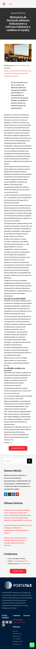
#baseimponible (22, 73)
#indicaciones (27, 71)
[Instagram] (9, 494)
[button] (28, 620)
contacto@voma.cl (19, 622)
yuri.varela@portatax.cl (20, 561)
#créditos (13, 73)
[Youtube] (17, 494)
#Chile (6, 71)
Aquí (10, 442)
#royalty (7, 73)
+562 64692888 (24, 563)
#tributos (15, 76)
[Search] (29, 461)
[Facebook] (13, 494)
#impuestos (8, 76)
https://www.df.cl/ (20, 65)
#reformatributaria (15, 71)
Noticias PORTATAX (18, 13)
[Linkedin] (5, 494)
